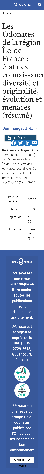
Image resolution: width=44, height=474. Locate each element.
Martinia (22, 5)
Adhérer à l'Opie (22, 460)
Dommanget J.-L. (17, 128)
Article (32, 199)
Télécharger (22, 138)
